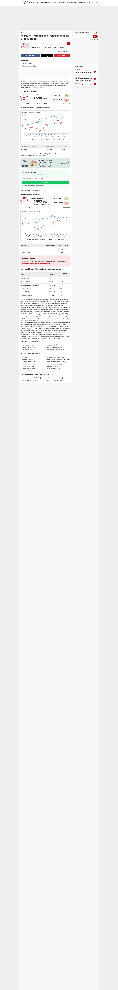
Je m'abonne (44, 182)
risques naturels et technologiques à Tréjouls (36, 263)
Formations (79, 66)
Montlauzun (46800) (28, 345)
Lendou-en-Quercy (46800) (55, 349)
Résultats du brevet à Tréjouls (56, 378)
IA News (31, 2)
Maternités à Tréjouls (53, 368)
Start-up (62, 2)
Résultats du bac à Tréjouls (30, 380)
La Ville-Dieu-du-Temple (49, 47)
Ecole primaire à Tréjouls (54, 364)
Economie (82, 2)
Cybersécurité (71, 2)
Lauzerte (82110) (52, 345)
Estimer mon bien (63, 163)
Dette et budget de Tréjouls (55, 357)
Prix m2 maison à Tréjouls (29, 66)
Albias (22, 291)
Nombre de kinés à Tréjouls (30, 364)
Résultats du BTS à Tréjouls (55, 380)
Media (55, 2)
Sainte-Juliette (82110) (28, 347)
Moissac (39, 47)
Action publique (46, 2)
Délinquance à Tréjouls (28, 368)
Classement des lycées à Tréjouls (57, 361)
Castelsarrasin (61, 47)
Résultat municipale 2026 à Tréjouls (32, 378)
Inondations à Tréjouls (28, 366)
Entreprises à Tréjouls (28, 361)
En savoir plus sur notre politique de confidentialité (33, 185)
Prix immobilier (34, 32)
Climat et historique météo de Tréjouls (58, 359)
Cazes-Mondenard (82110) (55, 347)
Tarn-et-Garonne (44, 32)
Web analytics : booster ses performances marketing (83, 79)
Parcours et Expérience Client (84, 84)
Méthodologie (66, 103)
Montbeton (24, 295)
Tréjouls (24, 357)
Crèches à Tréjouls (52, 366)
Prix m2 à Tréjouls (27, 63)
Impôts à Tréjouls (27, 371)
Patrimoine (26, 32)
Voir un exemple (94, 39)
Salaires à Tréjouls (27, 359)
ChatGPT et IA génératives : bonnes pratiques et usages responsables (83, 72)
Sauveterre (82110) (27, 349)
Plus (88, 2)
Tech (37, 2)
